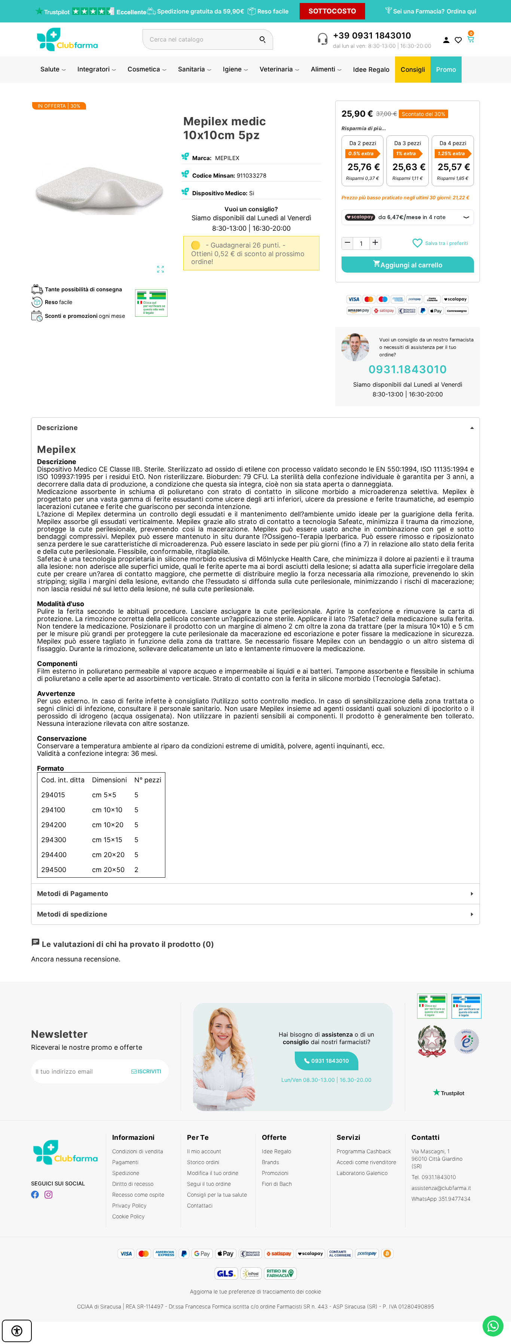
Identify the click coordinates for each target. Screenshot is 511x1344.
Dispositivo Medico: (220, 193)
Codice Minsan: (213, 175)
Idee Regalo (276, 1151)
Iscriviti (149, 1071)
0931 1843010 (330, 1061)
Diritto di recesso (132, 1184)
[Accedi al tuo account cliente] (446, 39)
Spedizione (125, 1173)
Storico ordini (203, 1162)
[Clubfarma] (67, 39)
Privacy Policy (129, 1205)
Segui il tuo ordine (209, 1184)
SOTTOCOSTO (332, 11)
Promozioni (275, 1173)
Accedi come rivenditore (366, 1162)
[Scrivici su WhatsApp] (493, 1326)
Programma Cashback (364, 1151)
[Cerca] (262, 39)
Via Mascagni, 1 (436, 1158)
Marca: (202, 158)
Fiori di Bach (277, 1184)
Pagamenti (125, 1162)
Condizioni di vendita (137, 1151)
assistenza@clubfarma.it (441, 1188)
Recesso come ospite (138, 1194)
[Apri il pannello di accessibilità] (16, 1331)
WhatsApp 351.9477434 (441, 1199)
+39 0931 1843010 (372, 35)
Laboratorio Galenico (362, 1173)
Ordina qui (461, 11)
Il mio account (204, 1151)
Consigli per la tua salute (217, 1194)
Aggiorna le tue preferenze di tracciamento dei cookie (255, 1291)
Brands (270, 1162)
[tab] (255, 428)
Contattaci (199, 1205)
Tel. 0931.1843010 (433, 1177)
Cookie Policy (128, 1216)
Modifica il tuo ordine (212, 1173)
